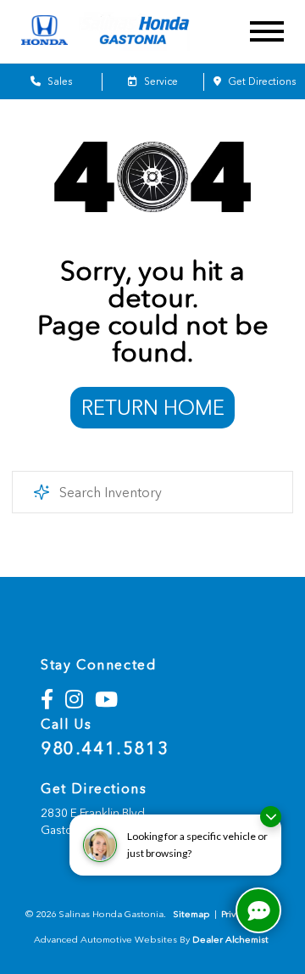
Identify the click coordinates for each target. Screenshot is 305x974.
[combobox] (152, 492)
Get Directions (260, 81)
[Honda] (44, 31)
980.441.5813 (105, 748)
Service (159, 81)
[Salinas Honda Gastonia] (149, 32)
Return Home (153, 407)
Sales (58, 81)
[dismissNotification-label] (270, 816)
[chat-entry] (258, 910)
